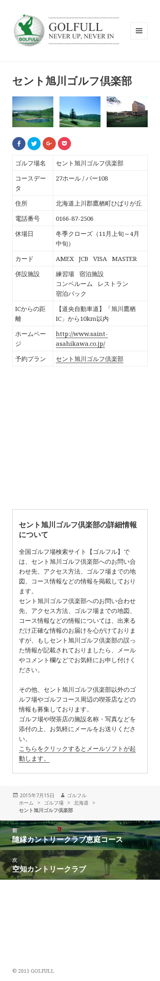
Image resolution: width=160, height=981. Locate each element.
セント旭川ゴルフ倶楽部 (89, 358)
